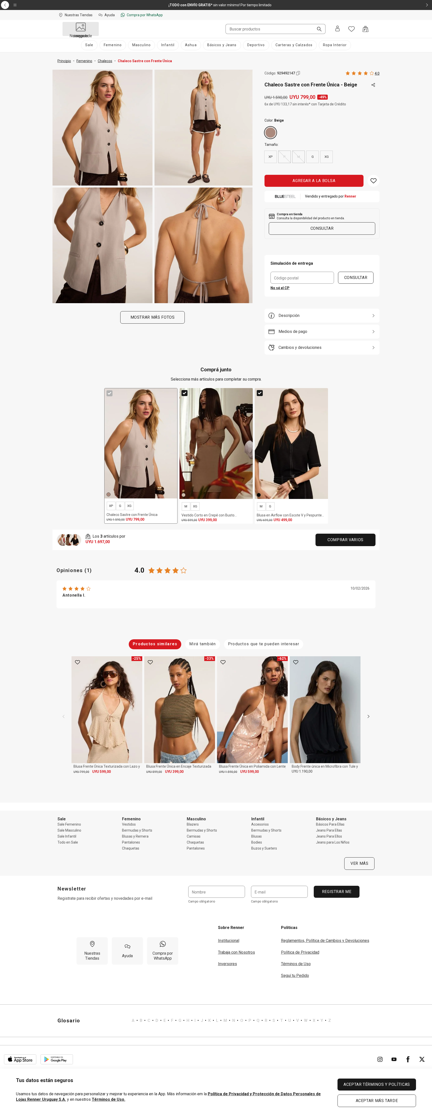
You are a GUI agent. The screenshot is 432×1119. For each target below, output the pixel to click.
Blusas (256, 836)
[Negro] (259, 495)
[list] (231, 1020)
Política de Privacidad (300, 952)
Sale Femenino (69, 824)
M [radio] (298, 157)
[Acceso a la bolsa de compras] (366, 29)
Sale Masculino (69, 830)
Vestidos (129, 824)
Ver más (359, 863)
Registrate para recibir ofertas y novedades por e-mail (105, 898)
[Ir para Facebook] (408, 1059)
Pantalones (131, 842)
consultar (322, 228)
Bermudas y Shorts (137, 830)
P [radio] (285, 157)
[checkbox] (109, 393)
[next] (368, 716)
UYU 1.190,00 (302, 771)
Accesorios (260, 824)
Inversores (227, 963)
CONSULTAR (356, 277)
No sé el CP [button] (280, 288)
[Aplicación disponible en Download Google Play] (56, 1059)
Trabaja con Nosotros (236, 952)
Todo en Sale (68, 842)
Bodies (256, 842)
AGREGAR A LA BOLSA (314, 180)
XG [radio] (326, 157)
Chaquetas (130, 848)
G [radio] (313, 157)
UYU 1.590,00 (228, 772)
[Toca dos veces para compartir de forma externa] (374, 85)
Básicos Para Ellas (330, 824)
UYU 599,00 (101, 772)
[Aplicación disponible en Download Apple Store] (20, 1059)
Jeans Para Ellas (329, 830)
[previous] (64, 716)
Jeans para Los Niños (333, 842)
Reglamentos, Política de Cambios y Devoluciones (325, 940)
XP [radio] (270, 157)
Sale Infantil (67, 836)
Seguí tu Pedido (295, 975)
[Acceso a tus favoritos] (352, 29)
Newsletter (72, 889)
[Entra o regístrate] (337, 28)
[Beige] (270, 133)
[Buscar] (317, 29)
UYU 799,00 (81, 772)
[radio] (270, 133)
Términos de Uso (296, 963)
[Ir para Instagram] (380, 1059)
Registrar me (336, 891)
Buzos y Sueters (264, 848)
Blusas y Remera (135, 836)
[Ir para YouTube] (394, 1059)
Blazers (193, 824)
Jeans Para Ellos (329, 836)
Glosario (69, 1021)
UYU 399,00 (174, 772)
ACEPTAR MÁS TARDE (377, 1100)
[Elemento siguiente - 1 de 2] (427, 5)
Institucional (228, 940)
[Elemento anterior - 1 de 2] (5, 5)
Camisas (193, 836)
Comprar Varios (346, 539)
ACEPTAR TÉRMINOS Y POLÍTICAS (377, 1084)
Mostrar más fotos (152, 317)
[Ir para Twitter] (422, 1059)
